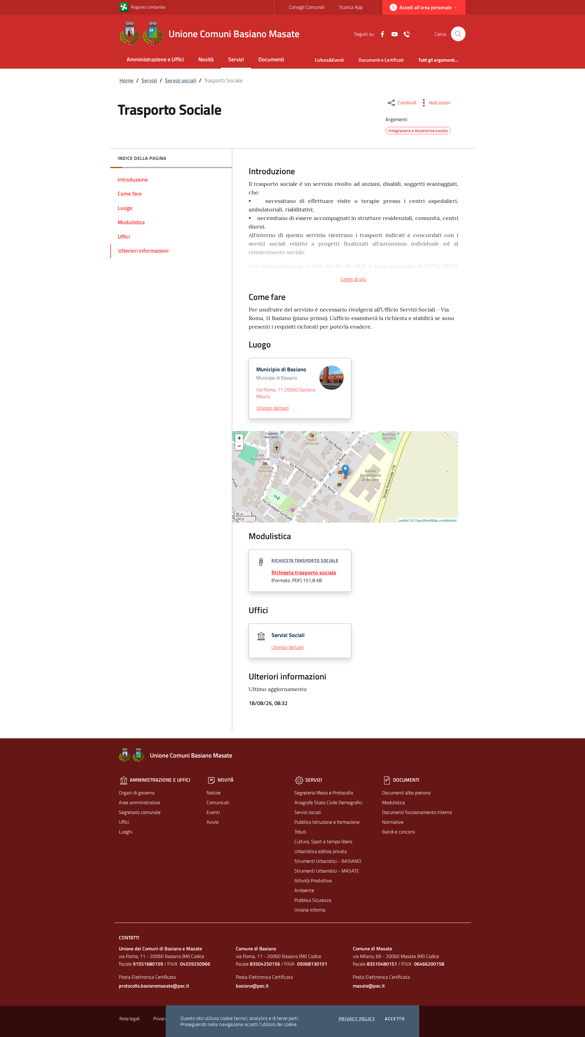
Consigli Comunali (306, 7)
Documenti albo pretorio (406, 792)
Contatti (129, 937)
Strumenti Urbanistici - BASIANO (327, 861)
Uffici (124, 822)
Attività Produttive (313, 880)
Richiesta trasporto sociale (303, 572)
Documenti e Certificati (381, 59)
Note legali (129, 1018)
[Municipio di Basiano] (345, 470)
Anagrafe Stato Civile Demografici (328, 802)
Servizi (236, 59)
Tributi (300, 831)
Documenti (271, 59)
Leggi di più (353, 279)
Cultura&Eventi (329, 59)
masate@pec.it (369, 985)
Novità (206, 59)
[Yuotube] (392, 33)
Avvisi (212, 822)
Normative (392, 822)
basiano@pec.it (252, 985)
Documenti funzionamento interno (417, 812)
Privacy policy (357, 1019)
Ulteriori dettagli (272, 408)
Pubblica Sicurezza (312, 900)
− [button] (239, 446)
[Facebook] (380, 33)
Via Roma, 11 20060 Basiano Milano (285, 393)
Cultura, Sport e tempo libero (323, 841)
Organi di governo (136, 792)
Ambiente (304, 890)
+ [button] (239, 438)
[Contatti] (404, 33)
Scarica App (351, 7)
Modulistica (393, 802)
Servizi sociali (180, 80)
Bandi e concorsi (398, 831)
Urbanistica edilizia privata (320, 851)
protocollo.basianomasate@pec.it (154, 985)
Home (126, 80)
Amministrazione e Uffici (155, 59)
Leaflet (404, 520)
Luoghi (125, 831)
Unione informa (309, 909)
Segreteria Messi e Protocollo (323, 792)
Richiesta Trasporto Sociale (305, 560)
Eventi (213, 812)
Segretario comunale (140, 812)
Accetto (395, 1019)
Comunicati (218, 802)
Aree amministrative (139, 802)
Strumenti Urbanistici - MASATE (326, 870)
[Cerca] (458, 34)
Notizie (214, 792)
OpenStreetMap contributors (436, 520)
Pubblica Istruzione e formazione (327, 822)
